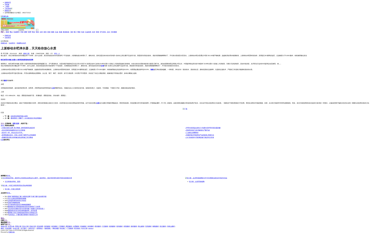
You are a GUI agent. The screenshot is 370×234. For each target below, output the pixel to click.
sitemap (90, 228)
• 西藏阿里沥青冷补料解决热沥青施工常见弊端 (17, 137)
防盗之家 (33, 226)
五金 (56, 32)
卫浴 (108, 32)
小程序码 (8, 8)
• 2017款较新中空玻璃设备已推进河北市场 (199, 137)
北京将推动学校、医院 (12, 181)
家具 (45, 32)
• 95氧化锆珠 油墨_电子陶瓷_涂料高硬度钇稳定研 (18, 128)
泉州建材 (54, 226)
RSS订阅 (84, 228)
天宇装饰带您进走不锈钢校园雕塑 (19, 204)
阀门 (75, 32)
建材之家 (26, 53)
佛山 (11, 32)
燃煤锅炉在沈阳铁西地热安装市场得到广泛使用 (24, 206)
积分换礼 (77, 228)
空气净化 (103, 32)
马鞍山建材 (171, 226)
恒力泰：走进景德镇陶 (196, 181)
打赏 (2, 112)
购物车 (7, 10)
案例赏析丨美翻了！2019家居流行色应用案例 (26, 118)
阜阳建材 (127, 226)
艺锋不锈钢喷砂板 (14, 202)
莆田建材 (69, 226)
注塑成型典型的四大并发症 (17, 200)
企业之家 (16, 228)
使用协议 (40, 228)
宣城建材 (83, 226)
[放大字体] (1, 53)
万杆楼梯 (114, 32)
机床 (82, 32)
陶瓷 (79, 32)
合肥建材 (76, 226)
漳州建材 (47, 226)
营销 (97, 32)
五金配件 (16, 32)
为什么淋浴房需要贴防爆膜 (17, 198)
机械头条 (4, 43)
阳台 (33, 32)
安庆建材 (148, 226)
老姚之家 (4, 226)
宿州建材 (119, 226)
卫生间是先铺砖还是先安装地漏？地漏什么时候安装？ (26, 208)
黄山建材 (141, 226)
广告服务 (70, 228)
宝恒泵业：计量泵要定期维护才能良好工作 (23, 215)
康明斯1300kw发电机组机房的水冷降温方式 (22, 212)
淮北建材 (163, 226)
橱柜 (52, 32)
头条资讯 (12, 43)
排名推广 (63, 228)
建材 (25, 32)
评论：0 (57, 53)
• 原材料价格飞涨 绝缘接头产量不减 (197, 130)
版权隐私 (48, 228)
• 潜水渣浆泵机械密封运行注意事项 (13, 130)
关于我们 (24, 228)
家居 (48, 32)
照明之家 (18, 226)
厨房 (29, 32)
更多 (3, 123)
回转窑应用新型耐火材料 (19, 116)
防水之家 (25, 226)
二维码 (7, 6)
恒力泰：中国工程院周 (12, 189)
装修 (7, 32)
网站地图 (56, 228)
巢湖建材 (112, 226)
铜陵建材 (156, 226)
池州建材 (90, 226)
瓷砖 (37, 32)
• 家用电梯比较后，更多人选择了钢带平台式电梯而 (18, 135)
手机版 (7, 4)
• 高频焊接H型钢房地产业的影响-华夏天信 (199, 135)
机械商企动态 (21, 43)
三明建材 (62, 226)
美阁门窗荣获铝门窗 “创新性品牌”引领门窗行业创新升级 (27, 196)
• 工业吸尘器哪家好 (191, 132)
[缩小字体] (4, 53)
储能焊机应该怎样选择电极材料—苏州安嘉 (22, 210)
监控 (93, 32)
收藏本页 (8, 2)
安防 (14, 123)
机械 (60, 32)
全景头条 (11, 226)
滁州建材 (134, 226)
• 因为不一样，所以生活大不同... (12, 132)
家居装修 (66, 32)
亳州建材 (98, 226)
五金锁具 (88, 32)
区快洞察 (40, 226)
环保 (22, 32)
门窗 (71, 32)
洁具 (41, 32)
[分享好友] (4, 41)
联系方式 (32, 228)
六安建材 (105, 226)
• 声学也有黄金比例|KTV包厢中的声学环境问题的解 (203, 128)
